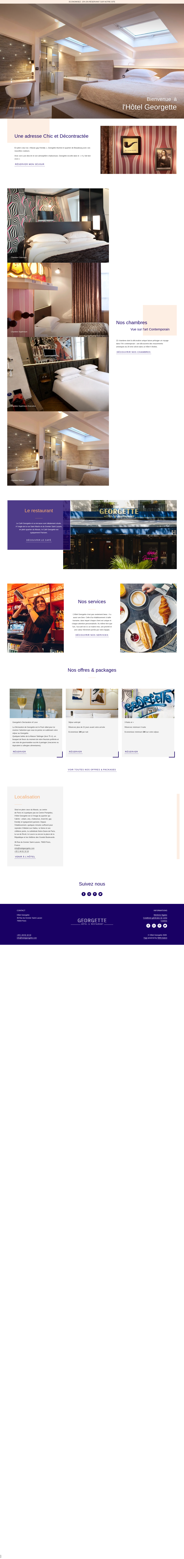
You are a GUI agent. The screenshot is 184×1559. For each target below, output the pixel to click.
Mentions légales (160, 915)
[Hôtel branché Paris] (100, 894)
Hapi (145, 938)
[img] (93, 225)
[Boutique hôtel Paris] (83, 894)
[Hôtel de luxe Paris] (95, 894)
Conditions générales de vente (155, 918)
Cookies (164, 921)
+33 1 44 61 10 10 (21, 851)
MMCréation (162, 938)
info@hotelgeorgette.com (24, 848)
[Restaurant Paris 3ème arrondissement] (89, 894)
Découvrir (15, 108)
